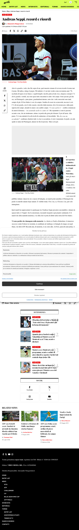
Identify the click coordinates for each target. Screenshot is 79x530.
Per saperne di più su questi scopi (69, 278)
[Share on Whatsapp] (18, 31)
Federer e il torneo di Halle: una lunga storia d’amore (29, 426)
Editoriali (9, 14)
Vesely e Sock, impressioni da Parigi (66, 414)
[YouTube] (9, 454)
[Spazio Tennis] (7, 2)
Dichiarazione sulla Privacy (41, 299)
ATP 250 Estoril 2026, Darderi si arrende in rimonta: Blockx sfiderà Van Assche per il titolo (10, 429)
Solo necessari (39, 289)
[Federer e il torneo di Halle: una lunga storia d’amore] (29, 416)
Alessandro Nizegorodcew (15, 24)
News (38, 317)
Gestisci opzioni (39, 295)
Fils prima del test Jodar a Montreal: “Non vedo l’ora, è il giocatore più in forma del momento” (45, 322)
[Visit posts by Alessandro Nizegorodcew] (3, 24)
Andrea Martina (27, 432)
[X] (49, 388)
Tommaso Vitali (8, 437)
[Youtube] (49, 398)
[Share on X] (14, 31)
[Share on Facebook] (10, 31)
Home (4, 11)
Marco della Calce (47, 440)
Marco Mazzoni (66, 420)
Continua (39, 284)
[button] (61, 2)
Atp (4, 14)
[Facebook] (29, 388)
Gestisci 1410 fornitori (7, 278)
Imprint (50, 299)
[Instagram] (29, 398)
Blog (8, 11)
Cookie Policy (30, 299)
